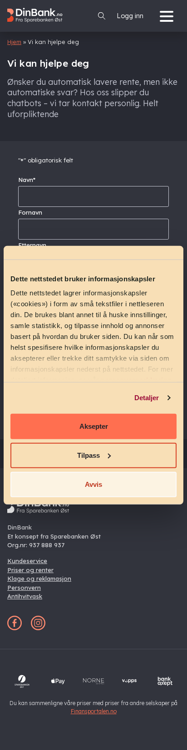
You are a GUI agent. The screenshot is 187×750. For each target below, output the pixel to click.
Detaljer (146, 398)
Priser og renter (30, 570)
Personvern (24, 587)
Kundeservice (27, 560)
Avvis (93, 484)
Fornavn (30, 212)
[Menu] (169, 15)
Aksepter (93, 426)
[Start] (38, 26)
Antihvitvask (24, 596)
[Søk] (101, 16)
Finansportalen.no (94, 711)
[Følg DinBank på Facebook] (14, 628)
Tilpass (88, 455)
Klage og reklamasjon (39, 578)
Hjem (14, 41)
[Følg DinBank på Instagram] (38, 628)
